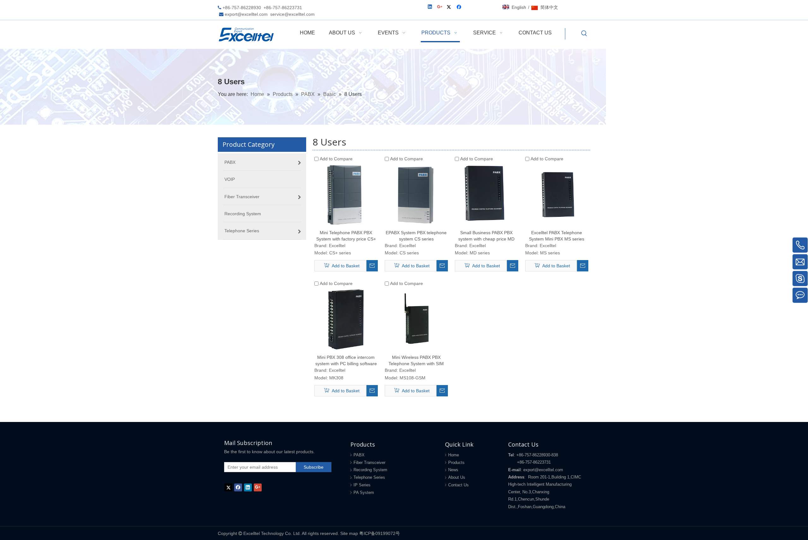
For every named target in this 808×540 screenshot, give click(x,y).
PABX (359, 455)
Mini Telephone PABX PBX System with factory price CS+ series (346, 236)
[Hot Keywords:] (584, 33)
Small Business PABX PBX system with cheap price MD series (486, 236)
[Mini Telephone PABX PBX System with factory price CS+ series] (346, 194)
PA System (364, 492)
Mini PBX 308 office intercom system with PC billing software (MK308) (346, 361)
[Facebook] (460, 7)
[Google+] (440, 7)
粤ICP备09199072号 (379, 533)
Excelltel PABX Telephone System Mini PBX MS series (556, 235)
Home (453, 455)
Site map (349, 533)
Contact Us (458, 485)
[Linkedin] (430, 7)
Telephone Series (369, 477)
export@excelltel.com (246, 14)
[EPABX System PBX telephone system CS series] (416, 194)
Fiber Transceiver (369, 462)
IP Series (362, 485)
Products (456, 462)
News (453, 469)
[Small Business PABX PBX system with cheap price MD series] (486, 194)
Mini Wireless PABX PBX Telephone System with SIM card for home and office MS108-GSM (416, 361)
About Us (456, 477)
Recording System (370, 469)
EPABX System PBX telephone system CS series (416, 235)
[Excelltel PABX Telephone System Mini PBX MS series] (557, 194)
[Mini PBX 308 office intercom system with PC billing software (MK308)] (346, 318)
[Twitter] (450, 7)
